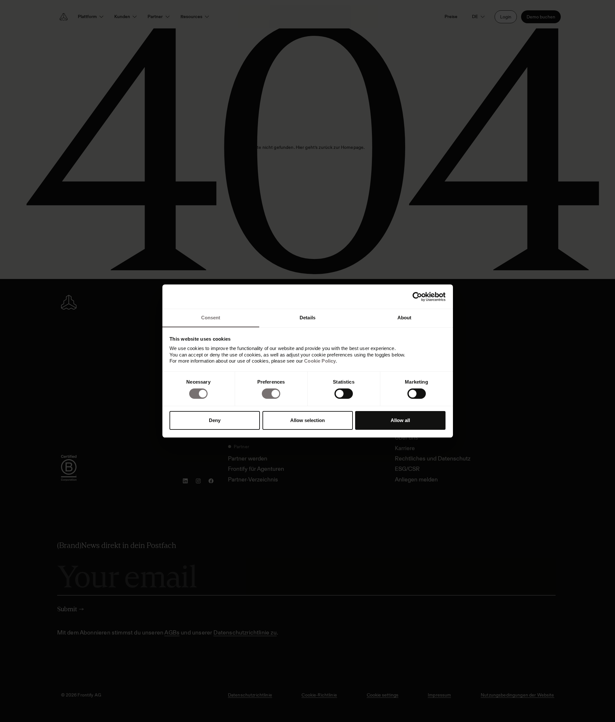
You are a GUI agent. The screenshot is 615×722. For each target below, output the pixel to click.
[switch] (271, 393)
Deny (214, 420)
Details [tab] (307, 317)
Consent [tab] (210, 317)
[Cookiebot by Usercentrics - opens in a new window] (417, 297)
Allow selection (307, 420)
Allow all (400, 420)
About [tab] (404, 317)
